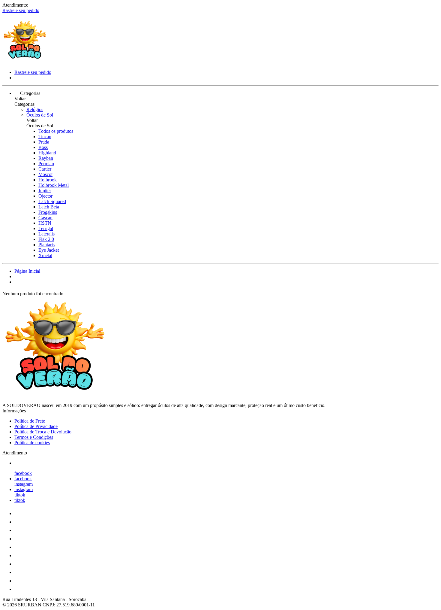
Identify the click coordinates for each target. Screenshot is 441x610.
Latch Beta (48, 206)
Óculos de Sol (39, 114)
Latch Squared (52, 201)
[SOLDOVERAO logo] (24, 62)
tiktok (19, 494)
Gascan (45, 217)
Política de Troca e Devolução (42, 431)
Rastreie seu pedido (20, 10)
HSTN (44, 223)
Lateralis (46, 233)
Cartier (44, 168)
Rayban (45, 158)
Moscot (45, 174)
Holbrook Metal (53, 185)
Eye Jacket (48, 250)
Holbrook (47, 179)
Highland (47, 152)
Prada (43, 141)
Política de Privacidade (36, 426)
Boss (43, 147)
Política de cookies (32, 442)
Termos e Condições (33, 437)
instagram (23, 484)
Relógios (34, 109)
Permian (46, 163)
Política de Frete (29, 420)
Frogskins (47, 212)
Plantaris (46, 244)
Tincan (44, 136)
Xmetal (45, 255)
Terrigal (45, 228)
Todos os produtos (55, 131)
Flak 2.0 (46, 239)
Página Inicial (27, 271)
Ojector (45, 196)
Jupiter (44, 190)
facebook (23, 473)
